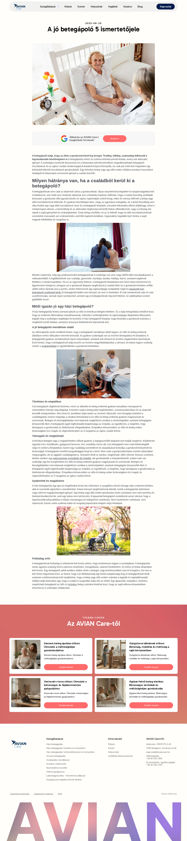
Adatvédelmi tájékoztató (19, 794)
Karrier (81, 6)
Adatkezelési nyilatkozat (43, 794)
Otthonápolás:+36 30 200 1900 (154, 757)
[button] (49, 6)
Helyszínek (96, 6)
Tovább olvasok (66, 667)
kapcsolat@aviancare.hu (158, 752)
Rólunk (68, 6)
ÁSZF (60, 794)
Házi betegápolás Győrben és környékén (65, 748)
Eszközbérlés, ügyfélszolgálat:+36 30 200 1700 (160, 763)
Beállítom (114, 138)
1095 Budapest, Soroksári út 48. (161, 748)
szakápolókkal (49, 346)
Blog (140, 6)
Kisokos (127, 6)
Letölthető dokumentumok (120, 756)
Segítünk (112, 6)
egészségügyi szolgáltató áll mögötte (72, 458)
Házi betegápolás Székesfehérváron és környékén (70, 752)
